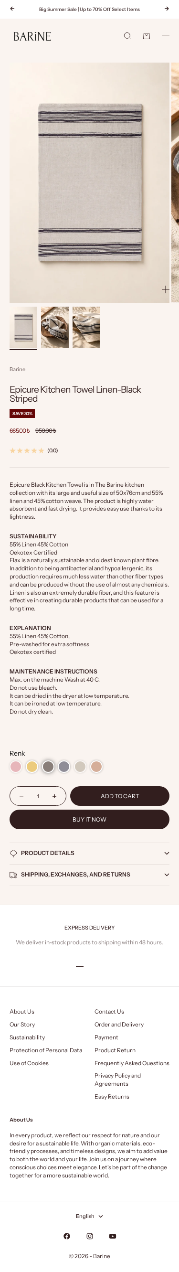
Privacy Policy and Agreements (118, 1079)
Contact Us (109, 1011)
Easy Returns (112, 1096)
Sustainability (27, 1037)
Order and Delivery (119, 1024)
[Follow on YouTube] (112, 1236)
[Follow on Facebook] (67, 1236)
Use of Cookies (29, 1063)
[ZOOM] (165, 289)
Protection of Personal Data (46, 1050)
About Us (22, 1011)
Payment (106, 1037)
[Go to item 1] (23, 327)
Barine (17, 369)
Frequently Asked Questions (132, 1063)
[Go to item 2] (55, 327)
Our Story (22, 1024)
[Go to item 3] (86, 327)
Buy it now (89, 819)
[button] (16, 766)
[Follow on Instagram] (90, 1236)
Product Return (115, 1050)
